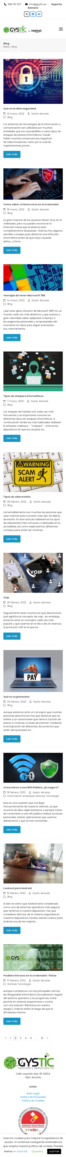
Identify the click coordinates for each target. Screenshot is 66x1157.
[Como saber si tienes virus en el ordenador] (33, 184)
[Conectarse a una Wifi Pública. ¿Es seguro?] (33, 767)
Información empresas (21, 796)
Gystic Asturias (40, 113)
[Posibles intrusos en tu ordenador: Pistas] (33, 957)
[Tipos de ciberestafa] (33, 472)
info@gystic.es (37, 4)
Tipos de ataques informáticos (23, 396)
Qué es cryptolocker (16, 696)
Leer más (11, 154)
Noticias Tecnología (47, 796)
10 (43, 1038)
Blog (9, 117)
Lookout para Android (17, 888)
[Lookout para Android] (33, 863)
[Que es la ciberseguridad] (33, 81)
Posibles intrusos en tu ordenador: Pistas (29, 975)
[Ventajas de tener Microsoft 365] (33, 277)
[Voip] (33, 572)
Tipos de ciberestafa (16, 496)
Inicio (6, 46)
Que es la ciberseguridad (19, 108)
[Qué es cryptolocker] (33, 670)
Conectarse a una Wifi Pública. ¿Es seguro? (31, 787)
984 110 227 (14, 4)
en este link (20, 1151)
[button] (61, 29)
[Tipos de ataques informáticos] (33, 371)
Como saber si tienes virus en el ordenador (31, 204)
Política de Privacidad (33, 1097)
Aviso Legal (33, 1093)
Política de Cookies (33, 1100)
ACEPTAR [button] (54, 1151)
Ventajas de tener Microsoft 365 (24, 295)
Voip (6, 597)
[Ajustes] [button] (37, 1151)
